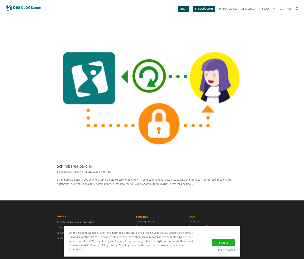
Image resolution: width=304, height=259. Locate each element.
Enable (223, 242)
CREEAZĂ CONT (204, 8)
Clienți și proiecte (145, 221)
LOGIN (183, 8)
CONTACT (285, 9)
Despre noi (194, 221)
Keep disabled (226, 250)
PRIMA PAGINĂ (228, 9)
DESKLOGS (247, 9)
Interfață (106, 171)
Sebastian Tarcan (71, 171)
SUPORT (267, 9)
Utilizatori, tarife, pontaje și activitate (76, 221)
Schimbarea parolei (74, 166)
